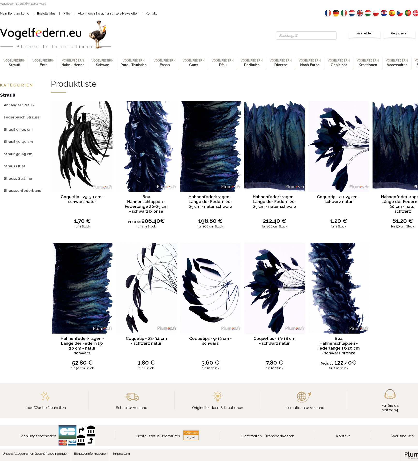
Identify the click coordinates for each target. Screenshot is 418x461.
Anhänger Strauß (19, 105)
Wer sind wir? (403, 436)
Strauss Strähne (18, 178)
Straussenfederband (22, 190)
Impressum (121, 453)
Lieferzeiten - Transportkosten (267, 436)
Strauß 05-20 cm (18, 129)
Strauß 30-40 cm (18, 142)
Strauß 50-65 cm (18, 154)
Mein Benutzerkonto (14, 13)
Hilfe (66, 13)
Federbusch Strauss (22, 117)
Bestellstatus (46, 13)
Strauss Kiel (14, 166)
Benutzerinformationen (91, 453)
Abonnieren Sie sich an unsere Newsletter (108, 13)
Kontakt (151, 13)
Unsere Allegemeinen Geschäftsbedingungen (35, 453)
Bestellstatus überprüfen (158, 436)
